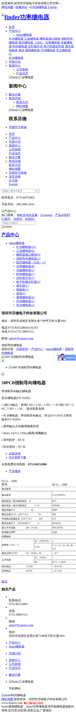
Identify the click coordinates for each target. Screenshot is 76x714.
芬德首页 (22, 349)
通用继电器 (32, 50)
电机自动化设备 (27, 215)
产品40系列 (62, 215)
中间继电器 (48, 50)
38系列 (17, 218)
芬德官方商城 (18, 127)
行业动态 (22, 73)
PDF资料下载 (17, 457)
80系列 (29, 218)
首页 (12, 27)
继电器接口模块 (50, 38)
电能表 (13, 50)
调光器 (69, 46)
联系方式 (22, 102)
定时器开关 (35, 46)
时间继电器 (20, 46)
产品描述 (15, 471)
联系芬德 (15, 98)
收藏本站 (21, 7)
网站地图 (7, 7)
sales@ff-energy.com (21, 338)
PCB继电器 (16, 38)
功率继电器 (52, 42)
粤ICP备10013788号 (33, 703)
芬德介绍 (15, 61)
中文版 (13, 180)
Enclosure (46, 215)
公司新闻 (22, 69)
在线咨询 (15, 453)
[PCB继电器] (10, 54)
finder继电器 (17, 243)
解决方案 (15, 94)
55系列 (5, 218)
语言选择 (15, 176)
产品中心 (15, 30)
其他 (21, 50)
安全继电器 (63, 50)
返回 (4, 581)
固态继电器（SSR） (31, 42)
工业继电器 (31, 38)
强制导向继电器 (28, 258)
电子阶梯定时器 (54, 46)
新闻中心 (15, 65)
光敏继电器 (25, 270)
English (52, 7)
